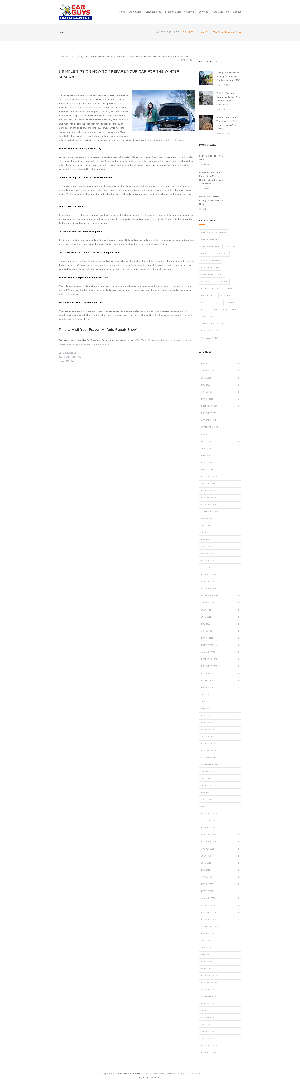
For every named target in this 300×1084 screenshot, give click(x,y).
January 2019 (220, 898)
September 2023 (220, 511)
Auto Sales (135, 11)
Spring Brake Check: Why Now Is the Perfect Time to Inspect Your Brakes (228, 123)
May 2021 (220, 708)
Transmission (208, 317)
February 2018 (220, 975)
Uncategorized (209, 331)
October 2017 (220, 989)
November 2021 (220, 666)
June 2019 (220, 863)
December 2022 (220, 575)
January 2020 (220, 821)
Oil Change (226, 296)
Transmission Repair (212, 324)
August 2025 (220, 371)
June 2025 (220, 378)
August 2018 (220, 933)
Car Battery (221, 253)
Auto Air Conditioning (213, 232)
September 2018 (220, 926)
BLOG (62, 32)
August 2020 (220, 772)
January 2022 (220, 652)
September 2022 (220, 596)
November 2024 (220, 413)
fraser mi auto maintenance (147, 56)
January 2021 (220, 736)
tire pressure (166, 56)
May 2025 (220, 385)
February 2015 (220, 1003)
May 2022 (220, 624)
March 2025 (220, 399)
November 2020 (220, 750)
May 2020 (220, 793)
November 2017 (220, 982)
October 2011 (220, 1018)
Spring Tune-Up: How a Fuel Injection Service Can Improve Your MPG (228, 76)
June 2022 (220, 617)
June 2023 (220, 532)
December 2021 (220, 659)
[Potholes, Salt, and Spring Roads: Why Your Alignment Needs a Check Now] (206, 98)
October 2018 (220, 919)
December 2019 (220, 828)
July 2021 (220, 694)
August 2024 (220, 434)
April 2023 (220, 547)
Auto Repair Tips (210, 246)
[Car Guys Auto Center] (87, 12)
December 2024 (220, 406)
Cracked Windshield (212, 275)
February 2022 (220, 645)
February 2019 (220, 891)
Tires (235, 310)
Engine (224, 282)
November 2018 (220, 912)
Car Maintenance (210, 261)
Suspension (220, 310)
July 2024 (220, 441)
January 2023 (220, 568)
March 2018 (220, 968)
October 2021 (220, 673)
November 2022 (220, 582)
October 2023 (220, 504)
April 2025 (220, 392)
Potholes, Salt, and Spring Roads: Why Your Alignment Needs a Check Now (228, 99)
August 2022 (220, 603)
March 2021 (220, 722)
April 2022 (220, 631)
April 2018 (220, 961)
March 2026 (220, 364)
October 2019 (220, 842)
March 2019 (220, 884)
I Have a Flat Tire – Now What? (211, 158)
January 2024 (220, 483)
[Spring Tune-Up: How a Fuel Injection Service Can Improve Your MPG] (206, 78)
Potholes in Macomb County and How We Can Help (211, 200)
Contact (237, 11)
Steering (230, 303)
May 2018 (220, 954)
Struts (205, 310)
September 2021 (220, 680)
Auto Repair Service (212, 239)
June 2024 (220, 448)
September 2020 (220, 764)
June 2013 (220, 1011)
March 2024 (220, 469)
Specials (215, 303)
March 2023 (220, 554)
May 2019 (220, 870)
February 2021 (220, 729)
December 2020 (220, 743)
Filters (229, 289)
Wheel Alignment (210, 338)
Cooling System (210, 268)
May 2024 (220, 455)
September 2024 (220, 427)
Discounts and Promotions (179, 11)
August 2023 (220, 518)
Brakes (122, 56)
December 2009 (220, 1053)
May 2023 (220, 540)
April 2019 (220, 877)
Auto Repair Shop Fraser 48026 (98, 56)
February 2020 (220, 814)
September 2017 (220, 996)
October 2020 (220, 757)
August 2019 (220, 849)
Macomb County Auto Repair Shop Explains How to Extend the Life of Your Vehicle (211, 178)
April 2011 (220, 1025)
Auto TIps (230, 246)
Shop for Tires (153, 11)
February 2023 (220, 561)
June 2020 (220, 786)
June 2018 (220, 947)
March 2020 (220, 807)
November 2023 (220, 497)
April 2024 (220, 462)
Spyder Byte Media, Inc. (150, 1077)
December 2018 (220, 905)
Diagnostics (208, 282)
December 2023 (220, 490)
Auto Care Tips (220, 11)
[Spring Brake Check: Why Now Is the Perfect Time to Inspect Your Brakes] (206, 122)
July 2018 (220, 940)
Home (122, 11)
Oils (203, 303)
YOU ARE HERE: (164, 32)
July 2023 (220, 525)
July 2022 (220, 610)
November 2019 (220, 835)
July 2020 (220, 779)
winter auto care (180, 56)
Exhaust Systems (210, 289)
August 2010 (220, 1032)
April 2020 (220, 800)
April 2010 (220, 1039)
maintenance (208, 296)
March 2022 (220, 638)
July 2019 (220, 856)
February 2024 (220, 476)
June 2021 (220, 701)
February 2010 (220, 1046)
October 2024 (220, 420)
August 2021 (220, 687)
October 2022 (220, 589)
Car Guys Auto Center (129, 1073)
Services (203, 11)
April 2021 (220, 715)
